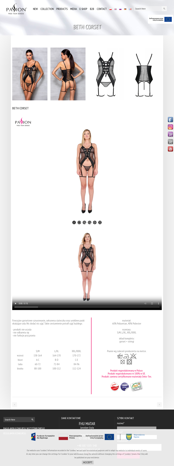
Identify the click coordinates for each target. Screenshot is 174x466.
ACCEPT (87, 462)
